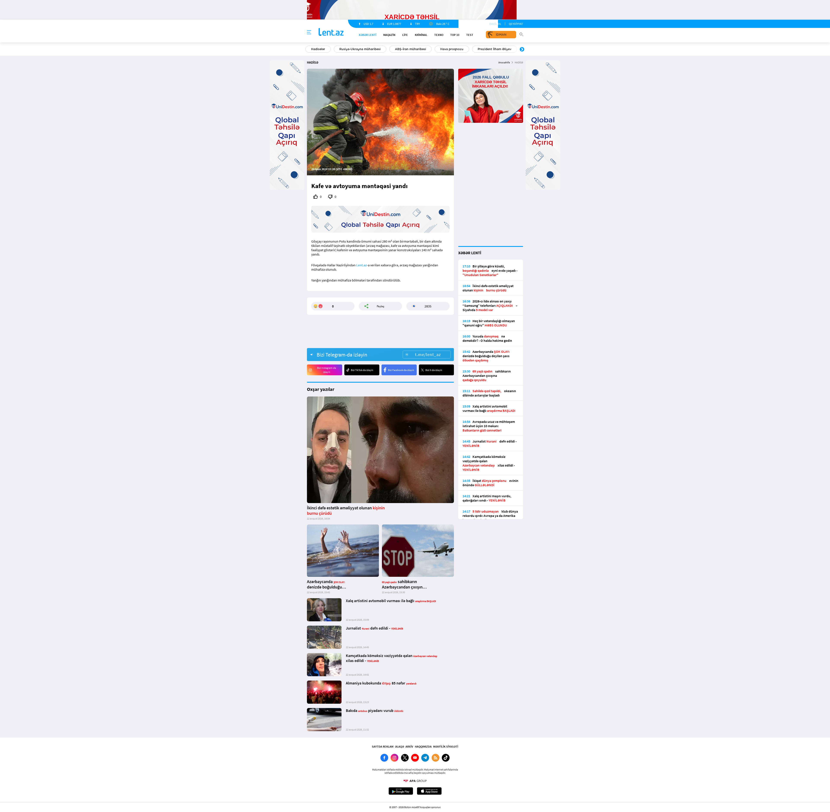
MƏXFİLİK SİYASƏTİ (445, 746)
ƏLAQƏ (399, 746)
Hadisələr (318, 49)
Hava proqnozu (451, 49)
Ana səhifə (504, 62)
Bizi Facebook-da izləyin (401, 370)
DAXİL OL (495, 24)
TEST (469, 35)
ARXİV (409, 746)
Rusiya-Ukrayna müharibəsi (360, 49)
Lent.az (361, 265)
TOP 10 (454, 35)
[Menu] (309, 32)
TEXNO (438, 35)
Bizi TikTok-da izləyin (362, 370)
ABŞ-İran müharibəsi (410, 49)
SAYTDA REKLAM (382, 746)
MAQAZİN (389, 35)
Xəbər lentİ (367, 35)
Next (522, 49)
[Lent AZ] (331, 32)
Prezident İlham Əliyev (494, 49)
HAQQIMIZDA (423, 746)
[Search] (521, 34)
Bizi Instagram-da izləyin (326, 370)
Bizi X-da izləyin (433, 370)
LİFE (405, 35)
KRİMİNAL (421, 35)
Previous (308, 49)
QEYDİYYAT (516, 24)
